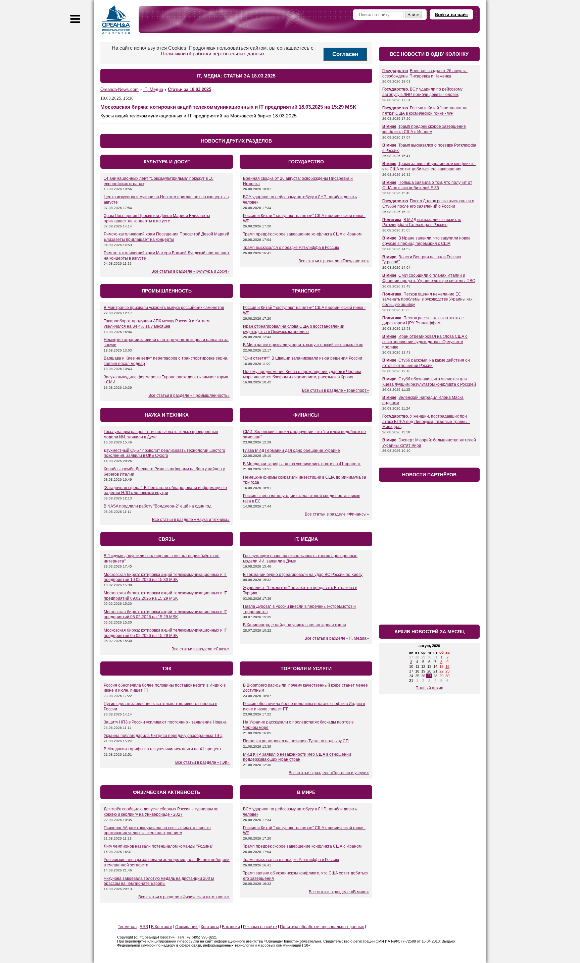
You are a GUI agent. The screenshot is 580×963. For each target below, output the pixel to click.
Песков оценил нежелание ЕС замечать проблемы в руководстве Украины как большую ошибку (427, 299)
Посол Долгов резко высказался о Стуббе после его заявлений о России (428, 204)
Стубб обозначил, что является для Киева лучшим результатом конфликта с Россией (429, 382)
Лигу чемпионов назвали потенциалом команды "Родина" (158, 846)
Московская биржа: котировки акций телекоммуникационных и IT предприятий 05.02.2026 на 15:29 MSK (165, 633)
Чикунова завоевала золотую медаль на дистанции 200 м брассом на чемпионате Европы (159, 881)
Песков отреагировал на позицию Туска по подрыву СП (296, 741)
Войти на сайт (451, 14)
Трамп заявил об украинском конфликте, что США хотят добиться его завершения (429, 166)
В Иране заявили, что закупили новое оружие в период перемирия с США (426, 241)
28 (417, 657)
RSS (144, 926)
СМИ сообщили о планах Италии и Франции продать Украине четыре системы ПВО (428, 278)
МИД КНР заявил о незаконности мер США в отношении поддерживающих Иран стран (297, 757)
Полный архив (429, 688)
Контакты (210, 926)
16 (447, 666)
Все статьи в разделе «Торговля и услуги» (329, 772)
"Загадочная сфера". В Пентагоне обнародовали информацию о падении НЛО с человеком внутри (165, 490)
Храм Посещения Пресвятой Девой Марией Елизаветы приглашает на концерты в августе (157, 218)
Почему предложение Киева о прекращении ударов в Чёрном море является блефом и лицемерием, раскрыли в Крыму (302, 374)
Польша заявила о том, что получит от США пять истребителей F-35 (427, 185)
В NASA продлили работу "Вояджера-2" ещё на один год (157, 506)
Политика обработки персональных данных (322, 926)
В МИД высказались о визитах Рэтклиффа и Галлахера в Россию (421, 222)
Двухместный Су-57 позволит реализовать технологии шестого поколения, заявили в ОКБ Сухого (164, 453)
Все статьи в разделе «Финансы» (337, 514)
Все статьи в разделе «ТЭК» (202, 762)
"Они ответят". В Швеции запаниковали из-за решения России (302, 358)
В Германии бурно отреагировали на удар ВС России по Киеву (302, 574)
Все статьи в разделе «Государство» (333, 261)
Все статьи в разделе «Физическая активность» (184, 897)
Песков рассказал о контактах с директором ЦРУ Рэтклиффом (423, 321)
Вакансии (231, 926)
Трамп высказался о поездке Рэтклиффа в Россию (291, 247)
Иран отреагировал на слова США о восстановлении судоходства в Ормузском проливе (293, 329)
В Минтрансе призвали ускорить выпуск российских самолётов (164, 307)
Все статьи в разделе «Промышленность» (189, 395)
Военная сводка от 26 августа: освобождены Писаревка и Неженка (425, 73)
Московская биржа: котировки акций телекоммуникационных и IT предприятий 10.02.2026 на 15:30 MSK (165, 577)
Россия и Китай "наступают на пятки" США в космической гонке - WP (425, 111)
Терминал (127, 926)
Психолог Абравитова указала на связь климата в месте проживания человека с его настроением (157, 830)
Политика (391, 219)
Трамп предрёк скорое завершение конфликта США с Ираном (302, 234)
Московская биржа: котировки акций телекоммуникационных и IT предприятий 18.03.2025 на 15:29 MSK (228, 107)
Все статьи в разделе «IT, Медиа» (336, 638)
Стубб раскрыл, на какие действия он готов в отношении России (426, 363)
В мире (389, 126)
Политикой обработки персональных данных (213, 53)
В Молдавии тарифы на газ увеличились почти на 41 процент (302, 464)
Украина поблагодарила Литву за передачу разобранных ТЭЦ (163, 735)
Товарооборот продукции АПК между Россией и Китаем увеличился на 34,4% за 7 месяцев (156, 324)
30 (429, 657)
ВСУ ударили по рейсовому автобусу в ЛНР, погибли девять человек (422, 92)
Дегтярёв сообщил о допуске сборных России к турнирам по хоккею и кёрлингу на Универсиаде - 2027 (161, 812)
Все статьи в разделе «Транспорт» (335, 390)
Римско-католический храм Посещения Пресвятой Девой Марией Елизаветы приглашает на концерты (166, 237)
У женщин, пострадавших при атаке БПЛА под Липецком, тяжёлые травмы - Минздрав (426, 421)
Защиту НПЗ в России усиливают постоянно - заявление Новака (165, 722)
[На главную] (116, 19)
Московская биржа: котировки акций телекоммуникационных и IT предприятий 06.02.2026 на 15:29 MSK (165, 614)
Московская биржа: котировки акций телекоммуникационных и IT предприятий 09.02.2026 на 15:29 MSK (165, 596)
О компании (186, 926)
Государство (395, 70)
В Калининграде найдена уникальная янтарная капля (294, 625)
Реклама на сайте (260, 926)
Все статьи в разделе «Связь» (201, 649)
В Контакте (161, 926)
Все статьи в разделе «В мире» (339, 892)
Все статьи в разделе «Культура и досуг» (190, 271)
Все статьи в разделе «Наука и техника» (191, 519)
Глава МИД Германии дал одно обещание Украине (291, 450)
